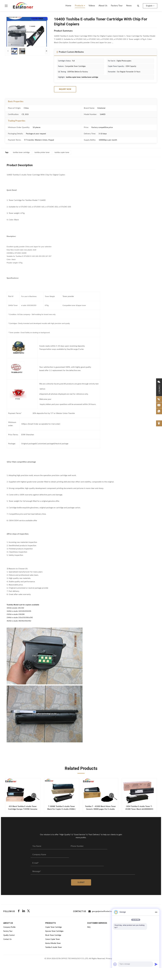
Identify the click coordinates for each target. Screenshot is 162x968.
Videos (92, 6)
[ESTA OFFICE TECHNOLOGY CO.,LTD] (23, 5)
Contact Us (7, 939)
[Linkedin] (23, 911)
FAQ (88, 927)
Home (68, 6)
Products (79, 6)
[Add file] (115, 964)
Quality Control (8, 935)
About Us (103, 6)
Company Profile (9, 927)
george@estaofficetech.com (103, 911)
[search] (138, 6)
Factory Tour (117, 6)
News (129, 6)
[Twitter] (28, 911)
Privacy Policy (112, 958)
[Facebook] (18, 911)
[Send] (156, 964)
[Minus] (156, 912)
